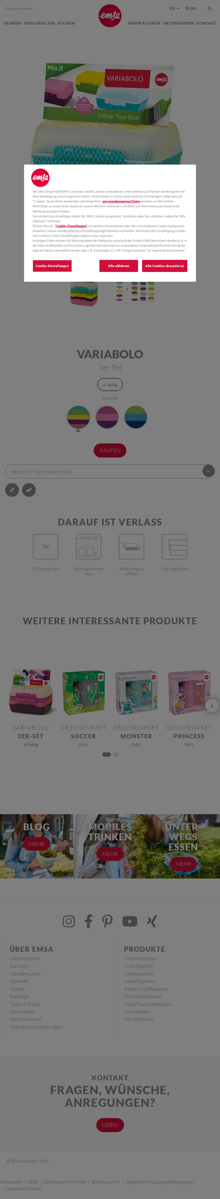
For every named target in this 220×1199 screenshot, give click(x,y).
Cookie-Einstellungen (52, 266)
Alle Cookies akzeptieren (164, 266)
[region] (110, 223)
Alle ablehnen (118, 266)
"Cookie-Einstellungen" (71, 226)
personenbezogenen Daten (121, 201)
